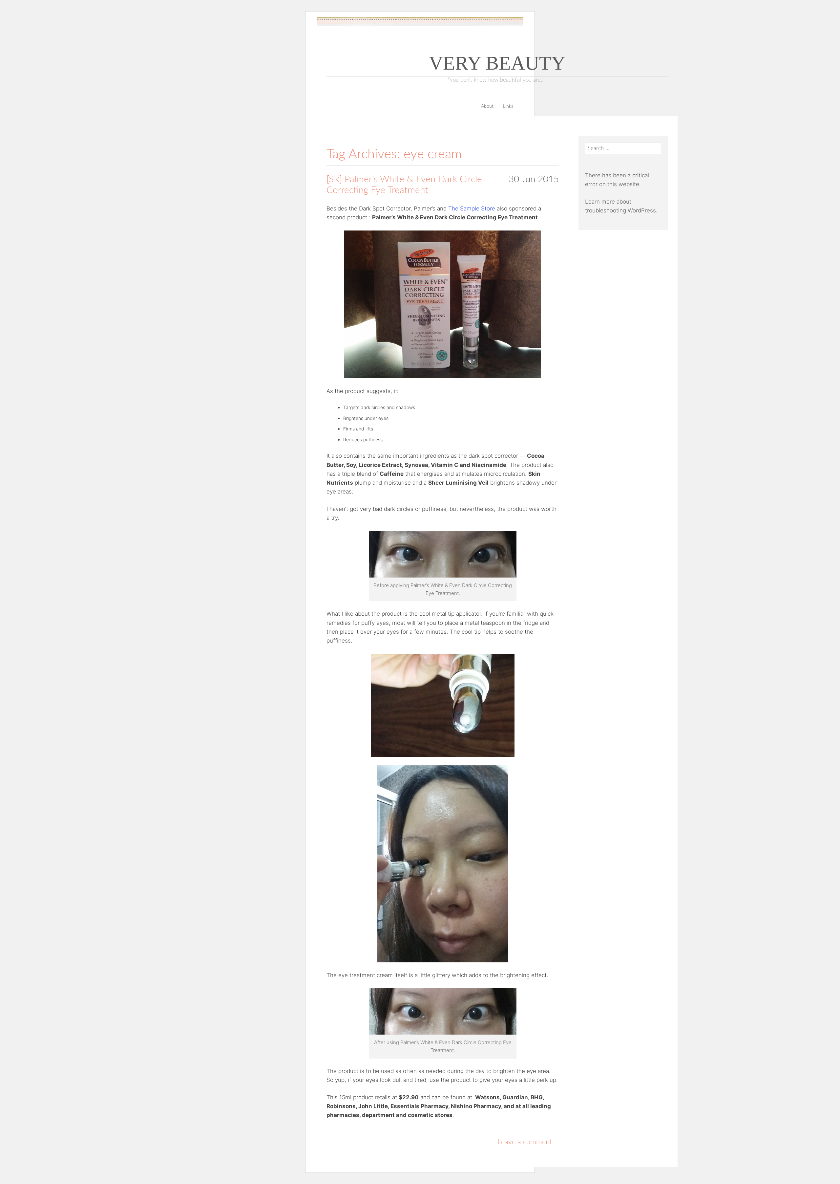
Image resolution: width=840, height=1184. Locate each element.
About (487, 106)
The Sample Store (471, 208)
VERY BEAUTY (497, 63)
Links (508, 106)
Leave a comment (525, 1142)
